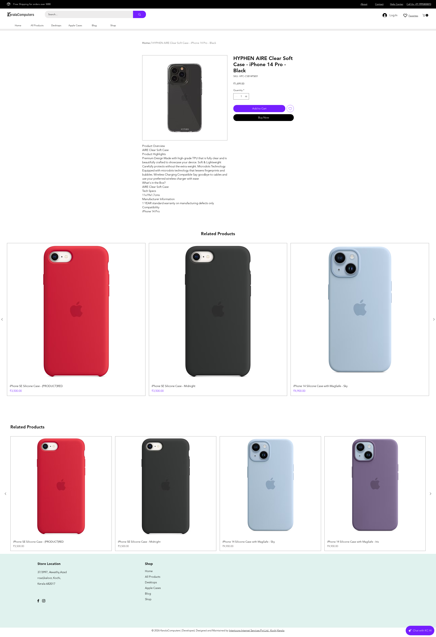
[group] (218, 319)
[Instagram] (44, 601)
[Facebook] (38, 601)
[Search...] (139, 14)
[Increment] (246, 96)
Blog (148, 593)
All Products (152, 576)
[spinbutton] (241, 96)
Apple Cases (153, 588)
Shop (148, 599)
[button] (426, 15)
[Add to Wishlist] (290, 108)
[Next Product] (434, 319)
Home (146, 42)
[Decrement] (236, 96)
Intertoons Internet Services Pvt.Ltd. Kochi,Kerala (256, 630)
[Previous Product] (2, 319)
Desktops (151, 582)
